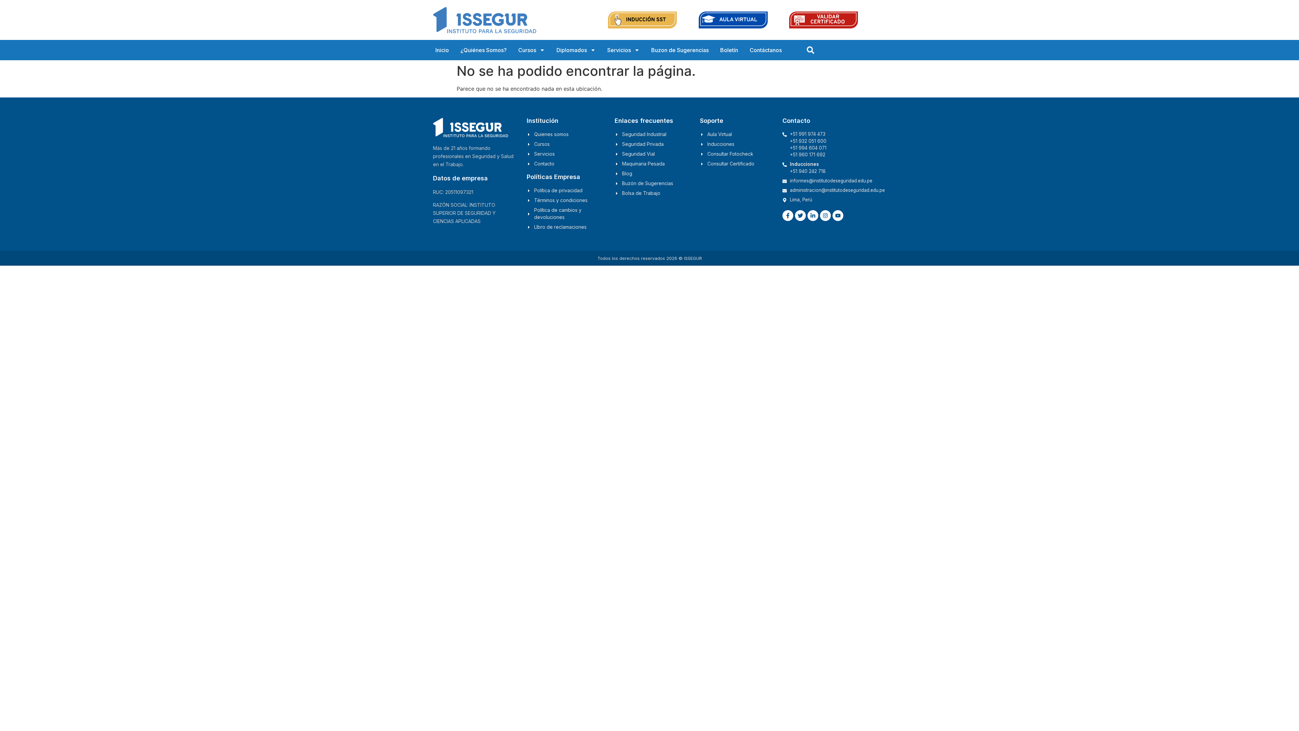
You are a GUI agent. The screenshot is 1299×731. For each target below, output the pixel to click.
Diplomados (571, 50)
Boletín (729, 50)
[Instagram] (825, 215)
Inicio (442, 50)
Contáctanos (766, 50)
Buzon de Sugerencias (680, 50)
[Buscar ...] (810, 50)
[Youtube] (838, 215)
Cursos (527, 50)
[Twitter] (800, 215)
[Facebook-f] (787, 215)
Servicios (619, 50)
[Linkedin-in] (812, 215)
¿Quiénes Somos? (483, 50)
